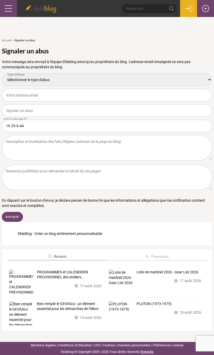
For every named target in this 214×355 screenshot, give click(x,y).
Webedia (146, 352)
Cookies (109, 345)
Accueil (6, 40)
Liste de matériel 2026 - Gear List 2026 (167, 272)
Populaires (160, 256)
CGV (97, 345)
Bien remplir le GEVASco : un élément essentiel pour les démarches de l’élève (67, 306)
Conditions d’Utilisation (75, 345)
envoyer (12, 217)
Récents (60, 256)
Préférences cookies (168, 345)
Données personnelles (134, 345)
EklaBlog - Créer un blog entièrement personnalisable (60, 234)
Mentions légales (43, 345)
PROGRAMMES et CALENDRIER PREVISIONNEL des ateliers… (62, 274)
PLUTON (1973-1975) (154, 304)
